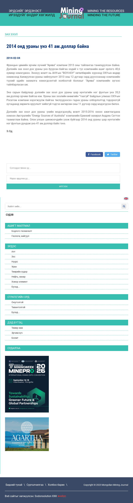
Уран (14, 266)
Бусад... (16, 286)
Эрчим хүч (17, 333)
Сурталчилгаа (35, 484)
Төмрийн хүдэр (19, 271)
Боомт (15, 338)
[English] (125, 200)
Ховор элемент (20, 281)
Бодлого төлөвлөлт (22, 231)
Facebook (95, 154)
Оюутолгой (17, 302)
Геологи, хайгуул (20, 236)
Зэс (13, 256)
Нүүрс (15, 261)
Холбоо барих (56, 484)
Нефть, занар (18, 276)
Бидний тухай (14, 484)
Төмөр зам (17, 328)
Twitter (114, 154)
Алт (13, 251)
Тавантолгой (18, 307)
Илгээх (63, 186)
